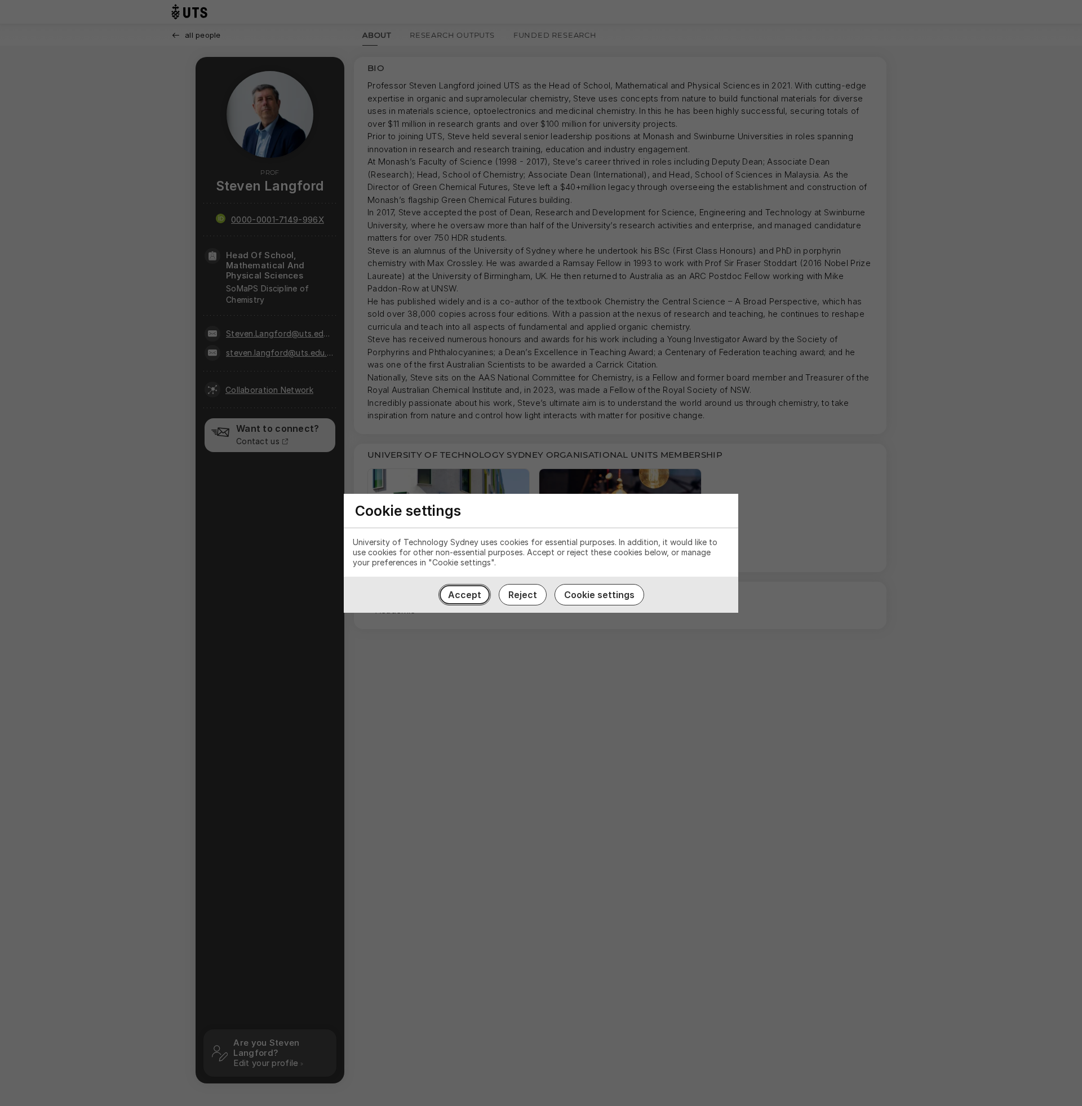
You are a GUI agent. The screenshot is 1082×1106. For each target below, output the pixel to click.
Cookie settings (599, 594)
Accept (464, 594)
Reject (522, 594)
